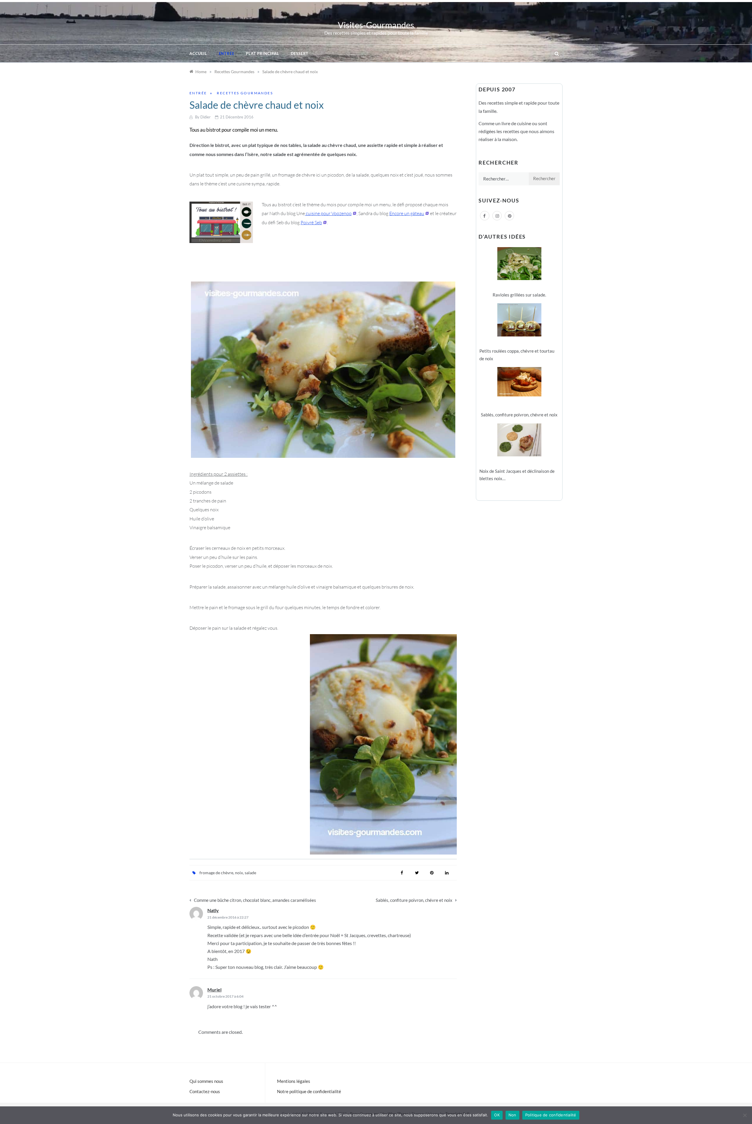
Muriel (214, 989)
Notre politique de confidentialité (309, 1091)
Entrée (226, 53)
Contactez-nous (204, 1091)
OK (497, 1115)
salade (250, 872)
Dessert (300, 53)
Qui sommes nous (206, 1081)
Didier (205, 117)
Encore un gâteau (406, 213)
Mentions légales (293, 1081)
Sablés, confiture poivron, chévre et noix (414, 900)
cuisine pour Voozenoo (328, 213)
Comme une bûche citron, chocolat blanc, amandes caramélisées (255, 900)
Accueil (198, 53)
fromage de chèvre (216, 872)
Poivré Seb (311, 222)
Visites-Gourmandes (376, 25)
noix (239, 872)
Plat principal (262, 53)
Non (512, 1115)
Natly (213, 910)
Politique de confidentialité (550, 1115)
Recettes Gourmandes (245, 93)
